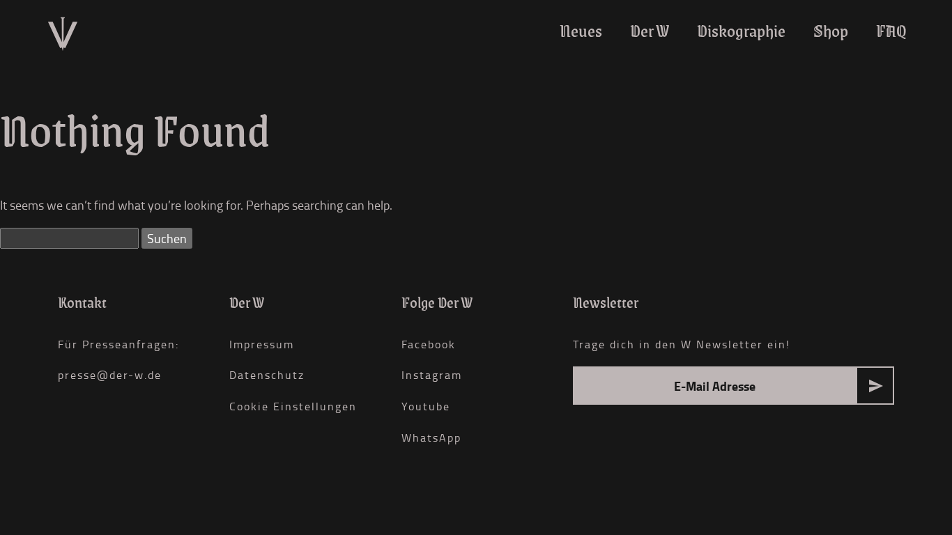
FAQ (891, 31)
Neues (581, 31)
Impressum (261, 344)
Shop (830, 31)
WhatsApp (431, 437)
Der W (649, 31)
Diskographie (741, 31)
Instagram (431, 374)
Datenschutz (267, 374)
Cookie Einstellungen (293, 406)
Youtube (425, 406)
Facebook (428, 344)
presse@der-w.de (110, 374)
